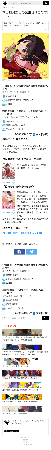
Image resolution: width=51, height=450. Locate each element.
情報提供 (25, 440)
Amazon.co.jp (10, 80)
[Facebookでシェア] (19, 252)
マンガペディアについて (25, 437)
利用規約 (25, 442)
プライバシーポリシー (25, 444)
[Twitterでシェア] (31, 252)
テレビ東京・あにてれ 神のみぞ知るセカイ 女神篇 (22, 233)
